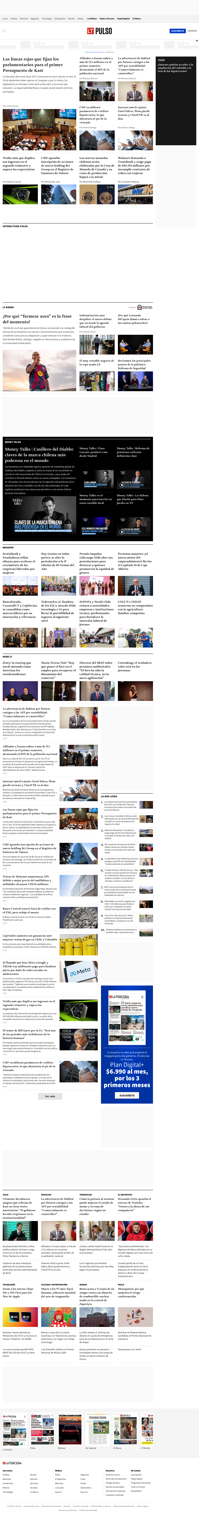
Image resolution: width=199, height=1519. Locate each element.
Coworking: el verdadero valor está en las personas (135, 666)
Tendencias (85, 1194)
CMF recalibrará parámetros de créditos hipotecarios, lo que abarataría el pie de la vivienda (93, 115)
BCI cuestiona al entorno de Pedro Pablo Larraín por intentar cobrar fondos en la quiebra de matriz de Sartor (120, 848)
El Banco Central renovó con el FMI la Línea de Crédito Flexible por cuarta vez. (27, 918)
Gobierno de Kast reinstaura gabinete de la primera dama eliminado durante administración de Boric (20, 1268)
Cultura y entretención (54, 1284)
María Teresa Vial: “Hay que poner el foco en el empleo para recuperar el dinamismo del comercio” (58, 670)
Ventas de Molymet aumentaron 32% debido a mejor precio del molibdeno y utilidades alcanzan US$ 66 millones (27, 880)
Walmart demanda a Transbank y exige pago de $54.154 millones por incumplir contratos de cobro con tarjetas (134, 166)
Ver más (50, 1096)
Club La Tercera (107, 18)
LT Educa (136, 18)
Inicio (5, 18)
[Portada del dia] (127, 1043)
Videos (80, 18)
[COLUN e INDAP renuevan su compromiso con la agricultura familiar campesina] (135, 638)
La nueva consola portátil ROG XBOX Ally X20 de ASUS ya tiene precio (19, 1352)
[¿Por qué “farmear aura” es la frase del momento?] (39, 370)
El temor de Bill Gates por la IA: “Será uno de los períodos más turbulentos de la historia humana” (29, 1034)
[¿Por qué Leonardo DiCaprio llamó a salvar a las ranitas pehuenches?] (135, 345)
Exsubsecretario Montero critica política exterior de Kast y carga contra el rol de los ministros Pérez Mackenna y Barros (18, 1251)
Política (13, 18)
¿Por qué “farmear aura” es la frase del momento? (37, 319)
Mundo (71, 18)
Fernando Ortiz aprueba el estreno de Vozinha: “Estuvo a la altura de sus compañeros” (134, 1205)
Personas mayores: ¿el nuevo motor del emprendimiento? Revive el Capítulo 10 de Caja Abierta (135, 561)
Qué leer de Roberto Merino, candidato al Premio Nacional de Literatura (134, 1335)
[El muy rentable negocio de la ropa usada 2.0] (97, 381)
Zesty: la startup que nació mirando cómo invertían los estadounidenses (17, 668)
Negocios (35, 18)
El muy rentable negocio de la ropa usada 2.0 (96, 363)
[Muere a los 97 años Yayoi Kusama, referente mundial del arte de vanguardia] (58, 1317)
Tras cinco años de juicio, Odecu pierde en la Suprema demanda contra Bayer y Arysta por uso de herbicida (119, 919)
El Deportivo (59, 18)
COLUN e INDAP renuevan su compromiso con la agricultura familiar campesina (135, 607)
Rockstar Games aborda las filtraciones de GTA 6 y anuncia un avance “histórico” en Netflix (20, 1335)
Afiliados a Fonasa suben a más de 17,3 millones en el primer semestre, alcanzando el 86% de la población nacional (96, 66)
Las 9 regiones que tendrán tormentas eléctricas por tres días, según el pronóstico (96, 1266)
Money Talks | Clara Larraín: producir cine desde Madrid (93, 452)
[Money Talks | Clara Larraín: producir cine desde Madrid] (96, 479)
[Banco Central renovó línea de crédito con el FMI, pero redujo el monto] (79, 917)
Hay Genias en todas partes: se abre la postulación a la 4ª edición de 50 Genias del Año (57, 561)
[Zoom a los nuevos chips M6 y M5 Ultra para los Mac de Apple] (20, 1317)
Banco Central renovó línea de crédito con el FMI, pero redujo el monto (29, 910)
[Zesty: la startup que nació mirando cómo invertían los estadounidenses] (20, 691)
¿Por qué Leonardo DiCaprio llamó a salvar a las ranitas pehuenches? (133, 319)
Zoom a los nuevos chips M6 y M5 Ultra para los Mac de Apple (18, 1293)
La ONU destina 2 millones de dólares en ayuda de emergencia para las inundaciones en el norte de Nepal (96, 1337)
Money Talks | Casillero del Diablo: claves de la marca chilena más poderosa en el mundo (39, 455)
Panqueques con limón (129, 1349)
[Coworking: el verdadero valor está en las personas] (135, 691)
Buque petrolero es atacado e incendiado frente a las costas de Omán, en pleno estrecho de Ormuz (96, 1354)
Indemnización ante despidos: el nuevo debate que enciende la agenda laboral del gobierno (95, 321)
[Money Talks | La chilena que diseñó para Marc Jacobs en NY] (134, 526)
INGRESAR (192, 31)
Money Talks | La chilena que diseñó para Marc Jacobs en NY (132, 499)
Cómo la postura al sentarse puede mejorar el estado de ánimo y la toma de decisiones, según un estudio (96, 1207)
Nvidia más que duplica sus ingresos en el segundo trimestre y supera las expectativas (19, 164)
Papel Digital (123, 18)
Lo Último (92, 18)
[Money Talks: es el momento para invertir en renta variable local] (96, 526)
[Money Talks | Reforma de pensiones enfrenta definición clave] (134, 479)
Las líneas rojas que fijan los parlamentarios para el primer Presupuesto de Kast (33, 65)
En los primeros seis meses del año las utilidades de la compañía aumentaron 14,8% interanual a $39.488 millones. (30, 945)
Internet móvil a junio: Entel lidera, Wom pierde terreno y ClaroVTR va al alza (134, 113)
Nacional (24, 18)
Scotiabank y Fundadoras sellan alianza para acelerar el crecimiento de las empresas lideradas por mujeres (19, 563)
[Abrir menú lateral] (4, 31)
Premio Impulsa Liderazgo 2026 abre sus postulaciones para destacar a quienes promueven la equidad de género (96, 563)
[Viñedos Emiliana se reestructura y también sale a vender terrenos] (146, 932)
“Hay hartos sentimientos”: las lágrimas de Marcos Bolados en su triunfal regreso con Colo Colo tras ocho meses (135, 1251)
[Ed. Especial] (98, 1445)
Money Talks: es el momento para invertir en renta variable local (95, 499)
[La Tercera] (15, 1446)
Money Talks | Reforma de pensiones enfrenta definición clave (133, 452)
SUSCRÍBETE (127, 1095)
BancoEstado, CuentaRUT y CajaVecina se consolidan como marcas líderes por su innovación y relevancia (20, 609)
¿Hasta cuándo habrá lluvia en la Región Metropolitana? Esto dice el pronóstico (96, 1249)
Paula (121, 1284)
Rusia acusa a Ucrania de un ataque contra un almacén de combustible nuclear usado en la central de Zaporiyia (96, 1297)
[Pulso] (42, 1445)
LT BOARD (8, 307)
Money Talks (13, 442)
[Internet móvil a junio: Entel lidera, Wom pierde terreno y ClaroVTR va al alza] (135, 140)
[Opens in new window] (70, 1445)
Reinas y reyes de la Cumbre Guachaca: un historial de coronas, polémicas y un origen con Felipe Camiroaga (58, 1337)
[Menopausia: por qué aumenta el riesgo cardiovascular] (135, 1317)
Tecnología (47, 18)
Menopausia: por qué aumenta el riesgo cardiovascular (131, 1293)
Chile (5, 1194)
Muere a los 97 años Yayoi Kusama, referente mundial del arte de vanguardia (58, 1293)
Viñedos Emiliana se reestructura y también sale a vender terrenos (121, 931)
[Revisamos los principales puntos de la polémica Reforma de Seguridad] (135, 381)
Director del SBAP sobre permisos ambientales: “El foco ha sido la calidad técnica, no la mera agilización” (95, 670)
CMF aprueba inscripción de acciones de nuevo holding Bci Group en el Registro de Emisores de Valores (57, 166)
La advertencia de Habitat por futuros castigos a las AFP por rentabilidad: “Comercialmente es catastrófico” (134, 66)
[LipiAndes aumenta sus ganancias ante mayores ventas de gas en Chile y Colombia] (79, 944)
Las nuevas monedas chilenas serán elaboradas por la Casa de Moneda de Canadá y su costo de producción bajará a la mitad (97, 168)
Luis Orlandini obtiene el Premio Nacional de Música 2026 (57, 1351)
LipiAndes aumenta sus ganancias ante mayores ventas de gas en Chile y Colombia (30, 938)
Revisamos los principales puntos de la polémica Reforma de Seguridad (134, 365)
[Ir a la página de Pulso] (99, 31)
